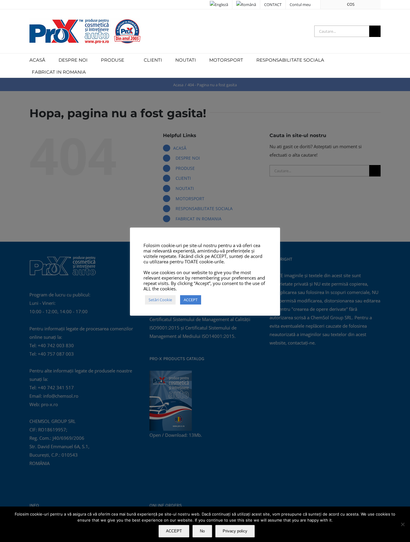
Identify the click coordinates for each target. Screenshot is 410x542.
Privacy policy (235, 531)
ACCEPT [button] (190, 299)
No (202, 531)
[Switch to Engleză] (219, 4)
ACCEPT (174, 531)
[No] (402, 524)
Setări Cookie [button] (160, 299)
